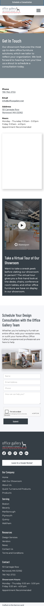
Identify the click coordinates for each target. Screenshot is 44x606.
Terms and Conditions (12, 553)
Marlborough (8, 512)
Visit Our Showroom (12, 481)
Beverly (6, 508)
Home (5, 477)
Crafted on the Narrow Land (13, 605)
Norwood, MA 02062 (12, 571)
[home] (11, 10)
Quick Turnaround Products (16, 489)
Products (6, 493)
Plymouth (7, 515)
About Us (6, 485)
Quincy (5, 519)
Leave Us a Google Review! (22, 462)
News (5, 545)
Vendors (6, 541)
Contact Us (7, 549)
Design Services (9, 537)
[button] (38, 10)
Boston (5, 504)
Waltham (6, 523)
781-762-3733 (9, 92)
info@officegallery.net (13, 101)
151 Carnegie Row (10, 567)
